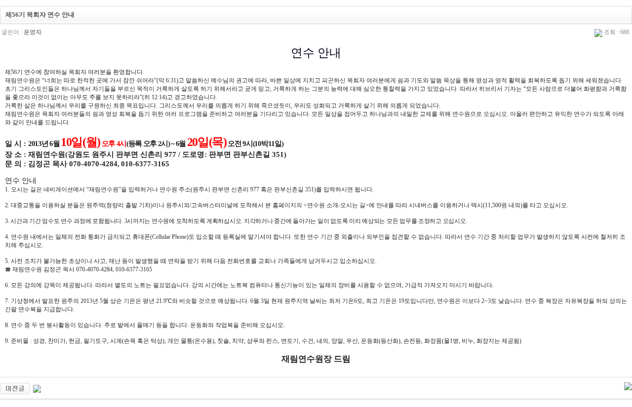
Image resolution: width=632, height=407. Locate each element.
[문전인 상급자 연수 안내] (37, 387)
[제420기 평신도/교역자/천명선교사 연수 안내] (15, 387)
